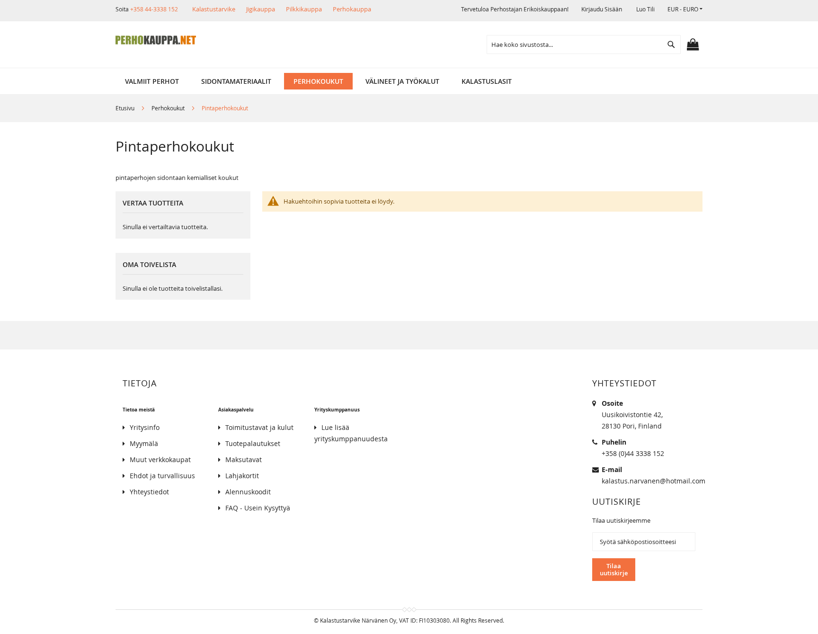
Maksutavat (243, 459)
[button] (684, 9)
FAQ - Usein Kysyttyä (257, 507)
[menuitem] (152, 81)
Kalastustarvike (213, 9)
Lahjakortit (242, 475)
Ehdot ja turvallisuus (162, 475)
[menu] (409, 81)
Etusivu (126, 108)
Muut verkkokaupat (160, 459)
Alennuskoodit (248, 491)
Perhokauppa (352, 9)
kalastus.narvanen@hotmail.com (653, 480)
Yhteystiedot (149, 491)
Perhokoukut (168, 108)
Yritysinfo (145, 427)
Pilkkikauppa (304, 9)
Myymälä (144, 443)
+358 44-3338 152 (154, 9)
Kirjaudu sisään (601, 9)
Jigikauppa (260, 9)
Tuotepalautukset (252, 443)
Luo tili (645, 9)
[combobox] (584, 44)
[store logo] (156, 40)
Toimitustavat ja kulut (259, 427)
